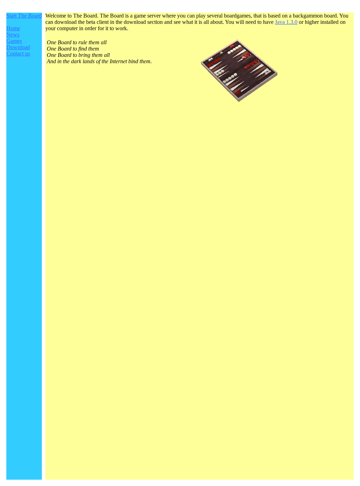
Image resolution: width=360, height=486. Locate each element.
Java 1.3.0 (286, 22)
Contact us (18, 54)
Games (14, 41)
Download (18, 47)
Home (13, 28)
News (12, 35)
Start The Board (24, 16)
